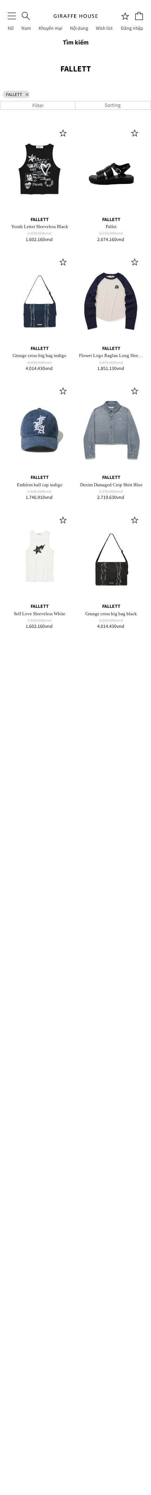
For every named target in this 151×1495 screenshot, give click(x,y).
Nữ (10, 28)
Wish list (104, 28)
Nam (26, 28)
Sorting (113, 105)
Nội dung (79, 28)
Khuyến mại (50, 28)
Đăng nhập (132, 28)
